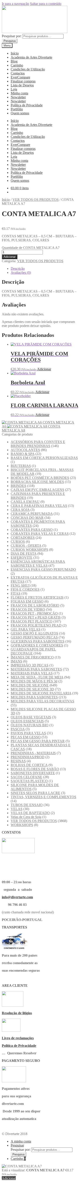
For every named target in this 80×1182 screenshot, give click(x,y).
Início (15, 53)
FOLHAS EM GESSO (27, 601)
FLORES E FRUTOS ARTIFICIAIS (37, 597)
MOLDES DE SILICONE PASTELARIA (41, 693)
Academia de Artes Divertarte (31, 57)
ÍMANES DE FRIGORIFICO (32, 657)
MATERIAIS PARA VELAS (32, 673)
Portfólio (17, 109)
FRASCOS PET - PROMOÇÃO (34, 613)
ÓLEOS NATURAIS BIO (29, 725)
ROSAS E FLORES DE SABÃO (35, 769)
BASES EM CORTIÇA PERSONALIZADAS (44, 458)
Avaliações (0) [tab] (21, 272)
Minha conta (19, 93)
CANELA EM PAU (25, 502)
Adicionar (10, 256)
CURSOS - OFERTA (26, 545)
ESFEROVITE (21, 557)
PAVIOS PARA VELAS (28, 733)
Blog (14, 61)
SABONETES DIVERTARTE (33, 773)
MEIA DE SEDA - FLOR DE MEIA (37, 677)
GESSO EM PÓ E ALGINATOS (34, 633)
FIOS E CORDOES (25, 589)
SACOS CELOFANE (26, 777)
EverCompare (20, 77)
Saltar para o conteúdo (45, 4)
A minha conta (21, 1141)
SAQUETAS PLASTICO (29, 781)
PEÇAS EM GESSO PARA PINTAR (38, 741)
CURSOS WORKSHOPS (29, 549)
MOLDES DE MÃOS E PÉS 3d (34, 681)
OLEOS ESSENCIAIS (27, 721)
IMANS (16, 661)
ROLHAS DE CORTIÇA (29, 765)
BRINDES (18, 486)
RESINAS (18, 761)
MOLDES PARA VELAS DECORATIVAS (42, 701)
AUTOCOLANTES (25, 450)
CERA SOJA (20, 510)
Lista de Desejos (22, 85)
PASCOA (18, 729)
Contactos (18, 73)
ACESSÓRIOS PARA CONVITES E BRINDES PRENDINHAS (38, 444)
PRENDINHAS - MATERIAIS (33, 753)
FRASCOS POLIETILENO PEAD (36, 625)
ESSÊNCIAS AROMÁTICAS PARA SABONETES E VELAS (38, 563)
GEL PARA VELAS (25, 629)
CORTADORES (23, 537)
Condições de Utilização (28, 69)
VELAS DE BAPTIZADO (30, 813)
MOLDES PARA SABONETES (34, 697)
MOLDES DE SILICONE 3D (32, 689)
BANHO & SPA (22, 454)
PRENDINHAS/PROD (27, 757)
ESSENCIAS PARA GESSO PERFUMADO (43, 569)
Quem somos (20, 113)
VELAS (16, 809)
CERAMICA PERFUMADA (32, 514)
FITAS (15, 593)
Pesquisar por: (12, 36)
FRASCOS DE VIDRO (28, 609)
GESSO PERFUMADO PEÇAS (34, 637)
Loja (14, 89)
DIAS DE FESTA (23, 553)
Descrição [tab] (18, 268)
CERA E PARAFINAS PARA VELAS (39, 506)
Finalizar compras (23, 81)
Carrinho (17, 65)
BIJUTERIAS (21, 466)
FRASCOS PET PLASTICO (31, 621)
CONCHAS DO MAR (27, 518)
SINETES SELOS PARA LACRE (35, 793)
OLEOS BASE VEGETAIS (31, 717)
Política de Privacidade (27, 105)
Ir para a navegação (15, 4)
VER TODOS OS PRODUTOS (35, 199)
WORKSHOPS (22, 825)
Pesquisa (10, 41)
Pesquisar (17, 1145)
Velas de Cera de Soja (26, 817)
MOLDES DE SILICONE (30, 685)
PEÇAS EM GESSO (26, 737)
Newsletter (18, 97)
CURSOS (18, 541)
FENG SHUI (20, 585)
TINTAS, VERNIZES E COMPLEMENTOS (43, 797)
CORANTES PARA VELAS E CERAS (40, 533)
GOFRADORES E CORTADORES (37, 645)
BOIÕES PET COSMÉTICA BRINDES (40, 478)
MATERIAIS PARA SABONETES (36, 669)
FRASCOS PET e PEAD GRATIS (36, 617)
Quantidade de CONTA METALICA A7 (31, 248)
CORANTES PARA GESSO (32, 529)
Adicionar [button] (44, 369)
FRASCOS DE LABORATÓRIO (35, 605)
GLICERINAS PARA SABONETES (37, 641)
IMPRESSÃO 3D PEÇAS (29, 665)
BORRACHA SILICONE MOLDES (37, 482)
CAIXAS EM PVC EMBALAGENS (37, 490)
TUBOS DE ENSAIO (27, 805)
